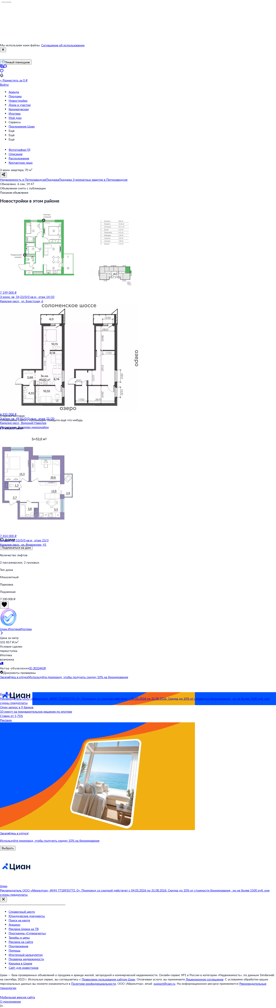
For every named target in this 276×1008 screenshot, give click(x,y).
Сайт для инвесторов (23, 968)
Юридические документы (27, 916)
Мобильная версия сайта (17, 997)
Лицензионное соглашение (204, 979)
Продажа (15, 96)
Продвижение (18, 946)
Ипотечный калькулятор (26, 955)
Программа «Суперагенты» (27, 933)
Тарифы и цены (19, 937)
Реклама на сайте (21, 942)
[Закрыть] (3, 49)
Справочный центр (22, 912)
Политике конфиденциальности (93, 984)
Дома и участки (20, 105)
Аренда (14, 92)
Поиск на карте (19, 920)
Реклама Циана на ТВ (24, 929)
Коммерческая (19, 109)
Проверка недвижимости (26, 959)
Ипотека (14, 113)
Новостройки (18, 100)
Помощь (14, 950)
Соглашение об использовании (63, 45)
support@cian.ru (164, 984)
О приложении (10, 1001)
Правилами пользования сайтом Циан (108, 979)
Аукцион (14, 924)
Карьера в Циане (20, 963)
